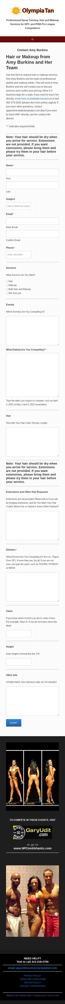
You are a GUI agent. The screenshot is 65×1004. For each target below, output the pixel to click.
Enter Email (12, 227)
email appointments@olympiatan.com (32, 968)
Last (8, 191)
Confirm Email (13, 240)
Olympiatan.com (32, 10)
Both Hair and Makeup (20, 289)
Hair (11, 281)
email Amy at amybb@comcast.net (33, 98)
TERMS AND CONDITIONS (33, 979)
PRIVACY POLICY (32, 975)
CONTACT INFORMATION (32, 986)
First (8, 178)
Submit (14, 723)
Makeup (13, 285)
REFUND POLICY (32, 982)
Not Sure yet (15, 293)
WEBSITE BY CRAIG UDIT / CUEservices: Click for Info (32, 995)
